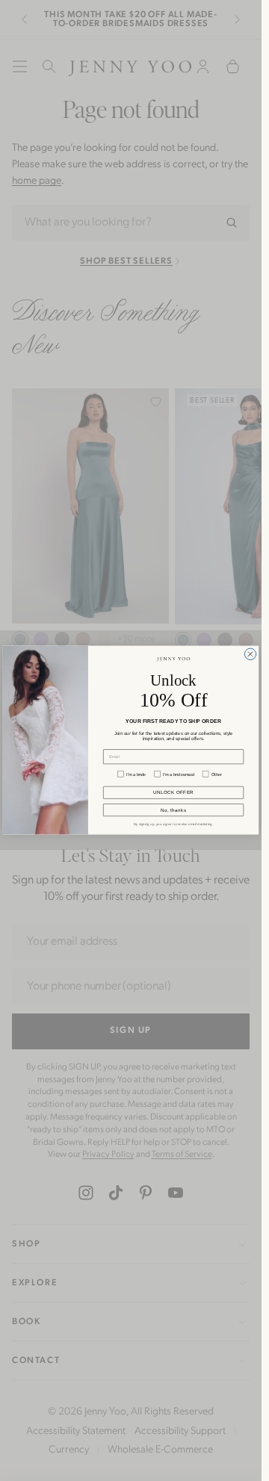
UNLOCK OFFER (173, 792)
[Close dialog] (250, 654)
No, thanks (173, 810)
